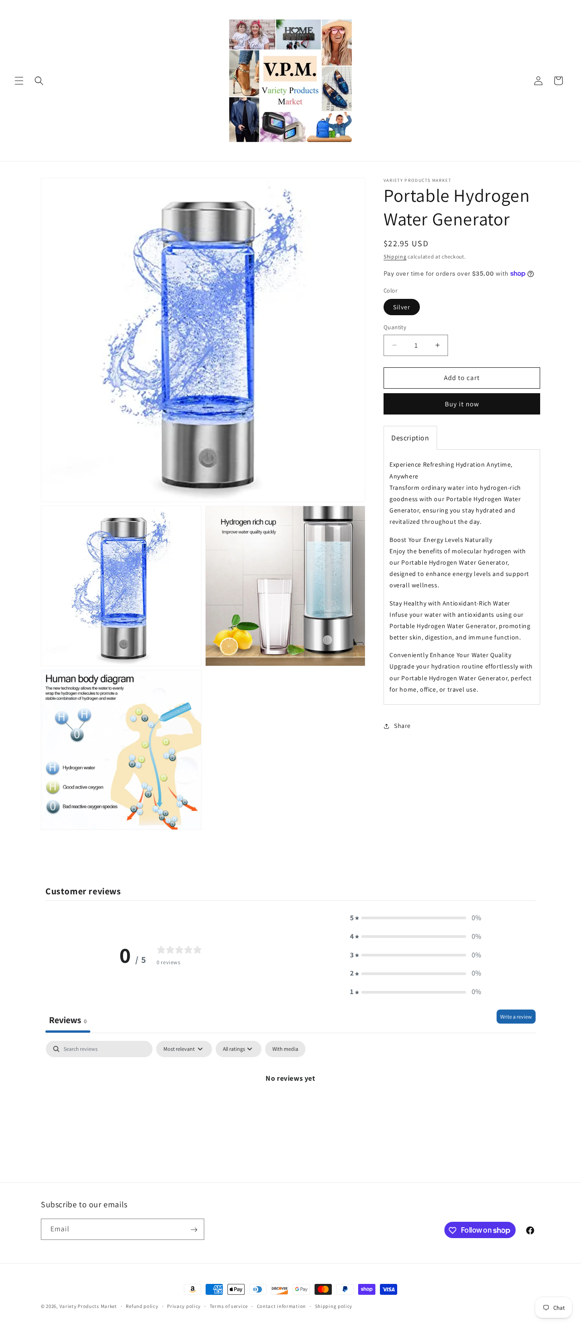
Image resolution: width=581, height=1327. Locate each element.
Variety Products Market (88, 1306)
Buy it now (462, 404)
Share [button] (402, 726)
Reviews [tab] (68, 1020)
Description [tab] (410, 438)
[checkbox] (285, 1049)
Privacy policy (184, 1306)
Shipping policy (334, 1306)
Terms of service (229, 1306)
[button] (19, 81)
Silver (401, 307)
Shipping (395, 256)
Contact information (281, 1306)
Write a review (516, 1016)
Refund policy (142, 1306)
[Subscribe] (194, 1229)
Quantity (395, 327)
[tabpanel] (290, 1109)
